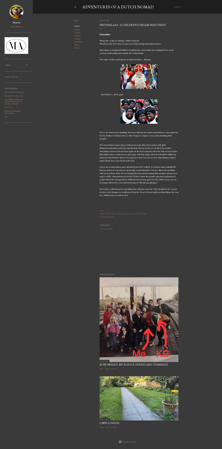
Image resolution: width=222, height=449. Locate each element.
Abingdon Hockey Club (14, 96)
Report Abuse (11, 77)
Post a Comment (106, 229)
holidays (77, 36)
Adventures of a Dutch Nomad (118, 7)
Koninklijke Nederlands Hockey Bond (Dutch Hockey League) (14, 102)
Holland (77, 39)
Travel (76, 45)
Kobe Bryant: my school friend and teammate (134, 364)
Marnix (16, 22)
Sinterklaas (78, 42)
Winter (77, 48)
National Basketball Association (12, 112)
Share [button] (76, 21)
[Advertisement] (139, 251)
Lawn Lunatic (110, 423)
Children (77, 30)
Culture (77, 33)
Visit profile (16, 27)
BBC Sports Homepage (14, 92)
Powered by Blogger (129, 442)
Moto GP (8, 107)
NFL (6, 117)
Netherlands (110, 217)
